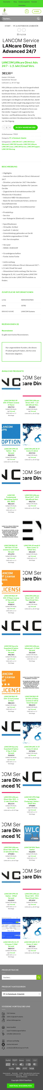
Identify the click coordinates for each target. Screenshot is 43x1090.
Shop (15, 2)
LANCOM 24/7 (17, 142)
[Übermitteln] (38, 18)
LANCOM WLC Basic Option (32, 848)
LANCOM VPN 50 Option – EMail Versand (11, 896)
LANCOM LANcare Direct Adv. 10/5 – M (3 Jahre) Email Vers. (11, 849)
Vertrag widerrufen (20, 1086)
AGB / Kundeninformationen (29, 1073)
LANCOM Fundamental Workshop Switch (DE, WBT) (11, 498)
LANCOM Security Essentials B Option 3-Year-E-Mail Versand (11, 750)
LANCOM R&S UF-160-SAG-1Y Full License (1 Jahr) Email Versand (11, 549)
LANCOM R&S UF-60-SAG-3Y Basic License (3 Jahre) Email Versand (32, 699)
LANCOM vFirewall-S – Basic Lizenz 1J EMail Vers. (32, 548)
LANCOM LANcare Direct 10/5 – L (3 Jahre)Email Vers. (32, 403)
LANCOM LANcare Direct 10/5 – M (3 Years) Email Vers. (32, 598)
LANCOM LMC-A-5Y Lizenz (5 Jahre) (32, 748)
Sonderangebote (24, 2)
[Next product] (19, 30)
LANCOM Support (33, 147)
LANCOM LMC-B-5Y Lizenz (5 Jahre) (32, 450)
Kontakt (34, 2)
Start (8, 26)
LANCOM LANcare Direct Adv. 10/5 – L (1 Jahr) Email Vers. (11, 799)
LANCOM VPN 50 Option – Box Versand (11, 451)
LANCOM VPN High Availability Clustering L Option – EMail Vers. (32, 800)
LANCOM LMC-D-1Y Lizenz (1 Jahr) (32, 943)
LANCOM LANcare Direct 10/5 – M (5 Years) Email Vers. (32, 896)
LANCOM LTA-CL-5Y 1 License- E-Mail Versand (11, 944)
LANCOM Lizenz (7, 147)
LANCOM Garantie (16, 144)
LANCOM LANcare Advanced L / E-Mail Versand (32, 648)
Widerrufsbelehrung (30, 1075)
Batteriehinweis (21, 1077)
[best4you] (7, 11)
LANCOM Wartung (8, 149)
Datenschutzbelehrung (13, 1075)
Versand (12, 411)
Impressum (7, 1073)
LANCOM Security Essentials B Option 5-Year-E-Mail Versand (11, 649)
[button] (26, 11)
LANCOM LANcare (30, 144)
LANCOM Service (20, 147)
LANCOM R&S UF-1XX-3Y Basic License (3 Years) (11, 403)
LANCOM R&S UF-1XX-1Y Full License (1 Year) (11, 698)
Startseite (6, 2)
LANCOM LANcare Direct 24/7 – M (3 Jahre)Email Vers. (32, 497)
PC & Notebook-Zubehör (25, 26)
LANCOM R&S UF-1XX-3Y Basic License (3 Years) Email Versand (11, 599)
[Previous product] (24, 30)
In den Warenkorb (25, 127)
